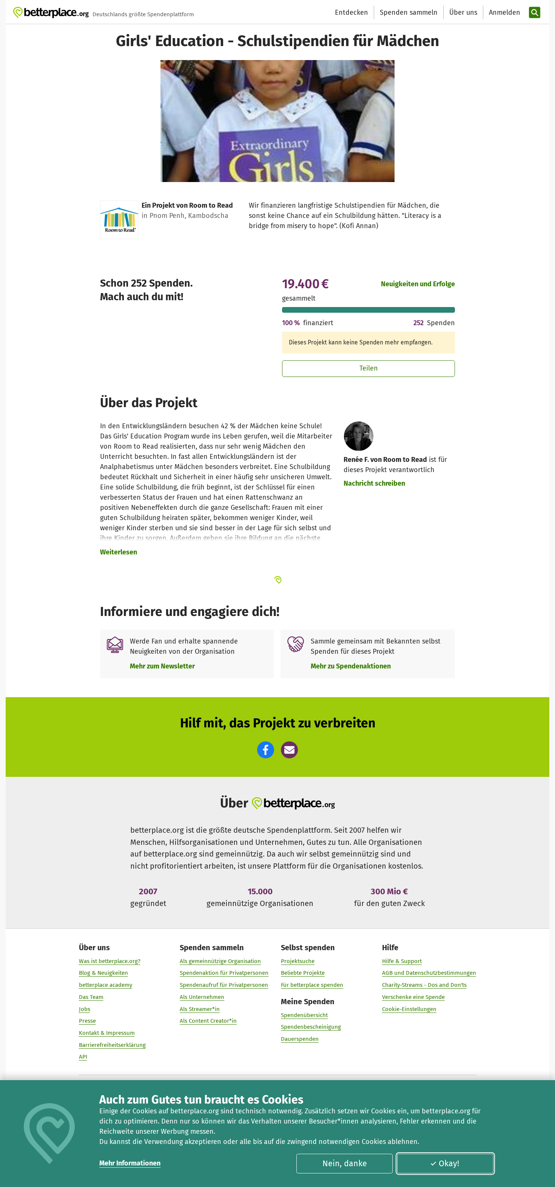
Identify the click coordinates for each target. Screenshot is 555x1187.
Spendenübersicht (304, 1015)
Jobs (84, 1009)
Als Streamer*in (200, 1009)
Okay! (449, 1163)
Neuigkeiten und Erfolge (418, 284)
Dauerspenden (300, 1039)
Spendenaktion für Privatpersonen (224, 972)
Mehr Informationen (129, 1163)
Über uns (463, 12)
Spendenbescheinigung (311, 1026)
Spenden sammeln (409, 12)
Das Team (91, 997)
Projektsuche (297, 961)
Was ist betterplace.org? (109, 961)
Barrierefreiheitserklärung (112, 1045)
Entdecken (351, 12)
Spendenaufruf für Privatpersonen (224, 985)
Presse (87, 1020)
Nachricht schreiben (374, 483)
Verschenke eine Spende (413, 997)
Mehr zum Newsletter (162, 666)
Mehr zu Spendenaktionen (351, 666)
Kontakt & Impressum (107, 1033)
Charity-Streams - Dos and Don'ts (424, 985)
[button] (265, 749)
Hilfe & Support (402, 961)
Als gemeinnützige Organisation (220, 961)
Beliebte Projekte (303, 972)
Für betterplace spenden (312, 985)
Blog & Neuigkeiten (103, 972)
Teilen (368, 368)
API (83, 1056)
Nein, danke (344, 1163)
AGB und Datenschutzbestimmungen (429, 972)
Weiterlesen (118, 552)
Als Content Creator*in (208, 1020)
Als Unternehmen (202, 997)
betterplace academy (105, 985)
